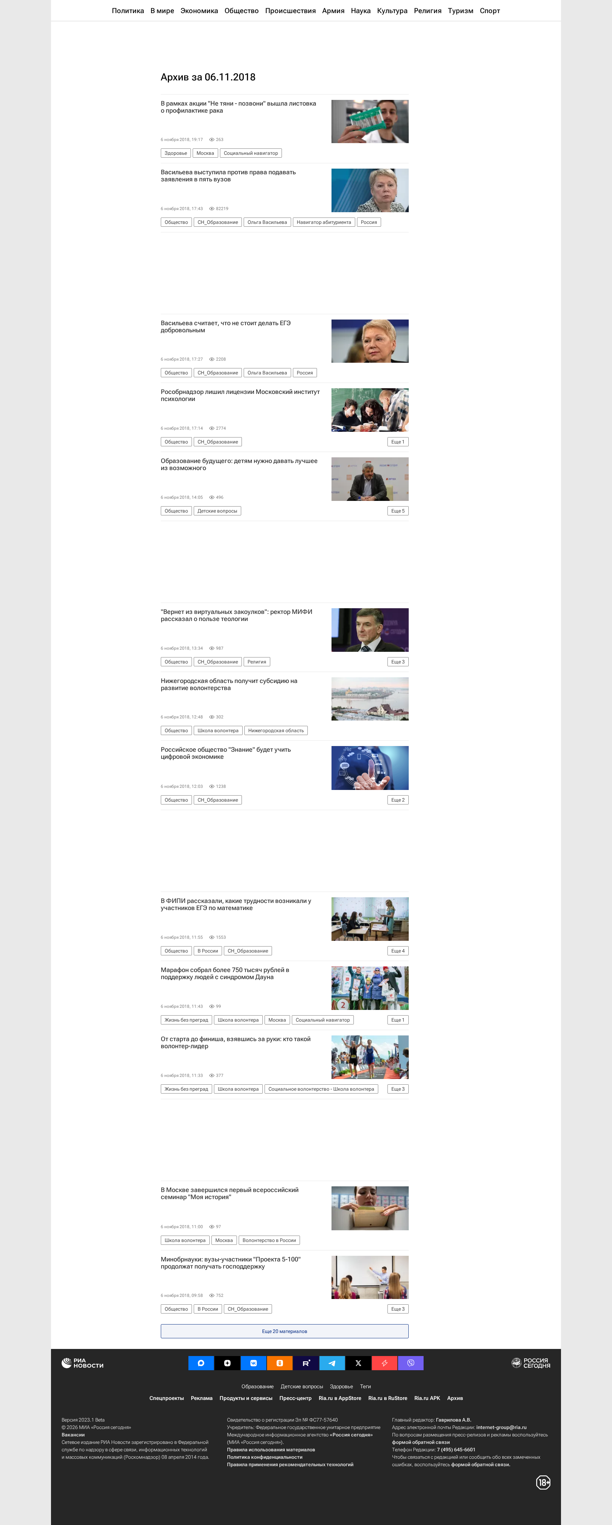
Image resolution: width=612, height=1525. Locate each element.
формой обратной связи (421, 1442)
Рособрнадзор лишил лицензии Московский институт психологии (240, 395)
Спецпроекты (166, 1398)
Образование (258, 1386)
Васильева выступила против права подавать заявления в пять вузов (228, 176)
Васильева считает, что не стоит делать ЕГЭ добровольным (226, 327)
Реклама (201, 1398)
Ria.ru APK (427, 1398)
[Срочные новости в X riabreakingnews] (384, 1363)
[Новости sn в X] (358, 1363)
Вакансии (73, 1435)
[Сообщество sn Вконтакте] (253, 1363)
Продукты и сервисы (246, 1398)
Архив (455, 1398)
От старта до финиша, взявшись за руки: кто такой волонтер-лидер (236, 1042)
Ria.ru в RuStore (387, 1398)
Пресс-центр (295, 1398)
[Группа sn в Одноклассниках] (280, 1363)
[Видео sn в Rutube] (306, 1363)
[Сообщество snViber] (411, 1363)
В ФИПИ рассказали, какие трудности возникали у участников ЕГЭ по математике (236, 904)
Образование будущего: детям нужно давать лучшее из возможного (239, 464)
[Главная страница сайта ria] (306, 39)
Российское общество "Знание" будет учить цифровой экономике (226, 753)
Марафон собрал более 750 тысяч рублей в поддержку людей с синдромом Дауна (225, 973)
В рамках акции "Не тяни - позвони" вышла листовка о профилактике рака (238, 107)
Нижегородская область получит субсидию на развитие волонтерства (229, 684)
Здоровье (341, 1386)
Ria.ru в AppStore (340, 1398)
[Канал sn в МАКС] (201, 1363)
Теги (365, 1386)
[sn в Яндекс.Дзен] (227, 1363)
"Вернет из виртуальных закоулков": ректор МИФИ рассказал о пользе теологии (236, 615)
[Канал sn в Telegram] (332, 1363)
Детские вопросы (302, 1386)
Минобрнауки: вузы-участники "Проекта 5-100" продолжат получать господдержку (231, 1263)
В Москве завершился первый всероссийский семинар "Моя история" (230, 1193)
